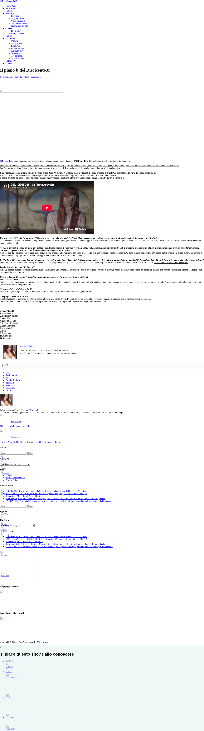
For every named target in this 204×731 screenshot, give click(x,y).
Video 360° (11, 61)
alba (7, 372)
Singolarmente (17, 18)
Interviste (10, 13)
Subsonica (10, 387)
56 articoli (33, 410)
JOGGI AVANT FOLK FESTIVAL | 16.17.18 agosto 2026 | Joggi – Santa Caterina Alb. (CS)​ (47, 493)
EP (7, 377)
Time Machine (17, 58)
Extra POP (16, 46)
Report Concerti (18, 33)
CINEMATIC (17, 43)
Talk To (9, 36)
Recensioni (10, 8)
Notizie (9, 11)
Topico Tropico (18, 56)
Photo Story (16, 31)
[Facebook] (3, 365)
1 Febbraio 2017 (7, 77)
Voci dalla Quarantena (21, 23)
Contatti (9, 63)
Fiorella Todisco (22, 77)
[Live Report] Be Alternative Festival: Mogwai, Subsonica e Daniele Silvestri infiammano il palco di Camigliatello (55, 498)
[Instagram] (6, 365)
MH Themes (42, 642)
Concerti (9, 28)
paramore (10, 385)
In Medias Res (17, 48)
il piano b (10, 382)
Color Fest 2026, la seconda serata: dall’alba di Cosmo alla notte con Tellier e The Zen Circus (46, 491)
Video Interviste (18, 21)
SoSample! (16, 53)
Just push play (17, 51)
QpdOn (14, 41)
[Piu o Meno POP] (8, 1)
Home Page (11, 6)
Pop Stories (11, 38)
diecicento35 (11, 375)
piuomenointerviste (19, 26)
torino (8, 390)
